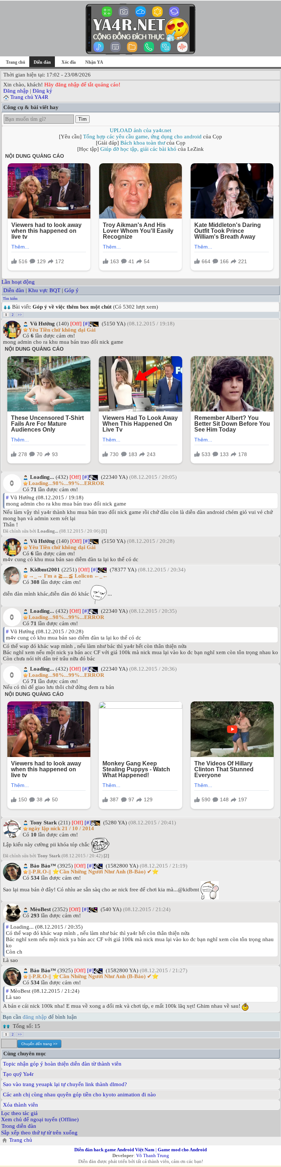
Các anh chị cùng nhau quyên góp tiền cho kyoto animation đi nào (79, 1094)
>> (20, 315)
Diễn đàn (13, 290)
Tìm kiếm (10, 299)
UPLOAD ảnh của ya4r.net (140, 130)
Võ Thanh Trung (152, 1155)
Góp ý (71, 290)
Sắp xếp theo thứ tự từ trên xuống (39, 1133)
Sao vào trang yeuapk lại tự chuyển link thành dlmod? (65, 1084)
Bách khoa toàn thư (142, 143)
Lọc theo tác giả (19, 1113)
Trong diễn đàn (18, 1126)
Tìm (82, 119)
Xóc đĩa (68, 62)
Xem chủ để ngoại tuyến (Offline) (40, 1119)
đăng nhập (35, 1017)
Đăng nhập (16, 91)
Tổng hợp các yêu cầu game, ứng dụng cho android (142, 136)
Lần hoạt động (18, 282)
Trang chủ (15, 62)
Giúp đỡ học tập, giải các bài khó (138, 149)
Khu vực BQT (44, 290)
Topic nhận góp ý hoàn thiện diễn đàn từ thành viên (62, 1064)
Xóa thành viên (20, 1105)
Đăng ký (42, 91)
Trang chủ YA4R (29, 97)
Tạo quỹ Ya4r (18, 1074)
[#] (86, 324)
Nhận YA (94, 62)
